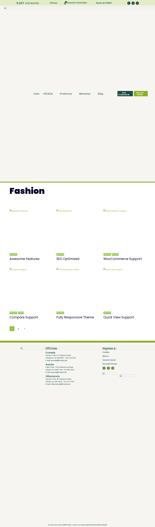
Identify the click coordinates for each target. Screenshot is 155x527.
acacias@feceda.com (58, 372)
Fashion (13, 254)
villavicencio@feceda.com (60, 384)
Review (115, 254)
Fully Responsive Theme (75, 317)
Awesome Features (25, 259)
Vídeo (21, 313)
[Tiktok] (137, 3)
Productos (66, 93)
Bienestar (85, 93)
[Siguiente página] (24, 328)
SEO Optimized (67, 259)
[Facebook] (128, 3)
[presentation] (31, 230)
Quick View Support (118, 317)
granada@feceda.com (59, 360)
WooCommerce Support (122, 259)
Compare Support (24, 317)
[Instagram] (133, 3)
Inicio (36, 93)
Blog (100, 93)
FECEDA (48, 93)
